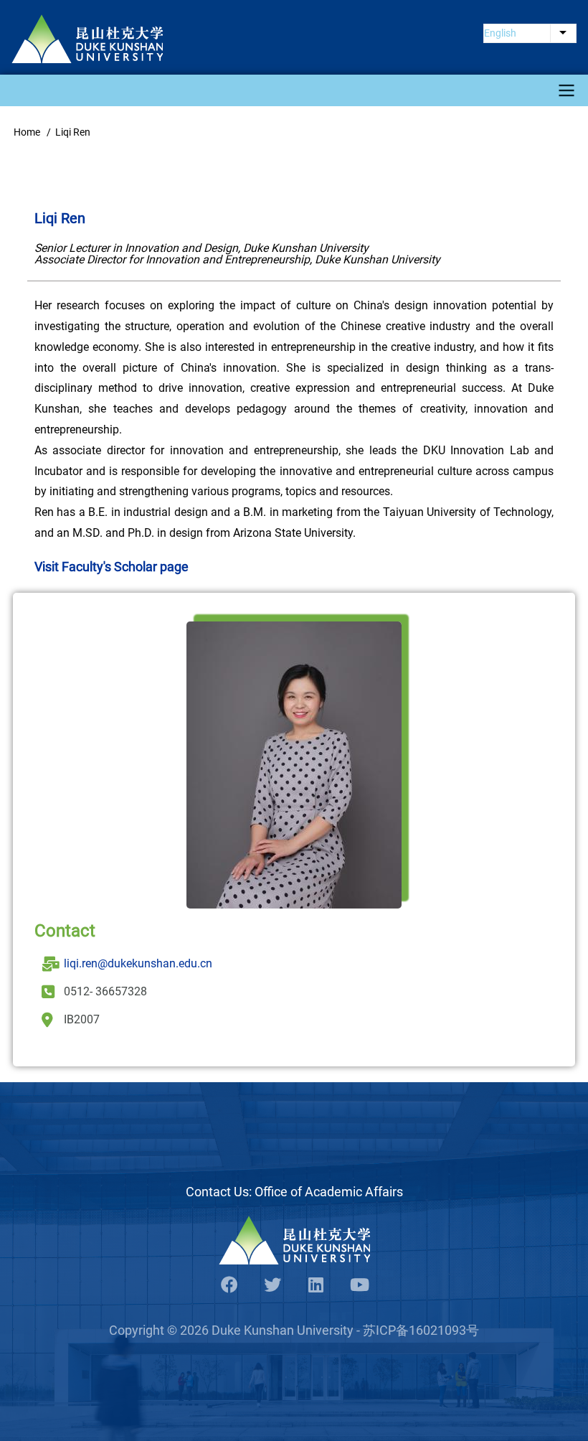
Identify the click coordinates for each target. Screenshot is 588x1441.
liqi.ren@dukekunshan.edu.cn (138, 963)
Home (27, 132)
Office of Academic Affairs (329, 1191)
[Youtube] (358, 1285)
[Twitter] (272, 1285)
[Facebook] (229, 1285)
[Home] (87, 39)
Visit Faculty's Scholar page (111, 566)
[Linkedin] (315, 1285)
